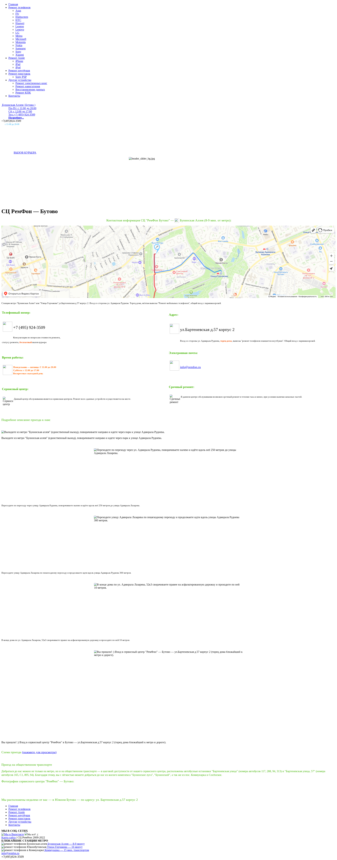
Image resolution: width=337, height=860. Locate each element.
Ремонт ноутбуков (19, 70)
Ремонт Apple (16, 57)
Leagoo (19, 26)
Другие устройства (19, 80)
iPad (17, 64)
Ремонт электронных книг (31, 83)
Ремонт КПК (23, 92)
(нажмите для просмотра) (39, 752)
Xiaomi (19, 54)
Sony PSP (21, 76)
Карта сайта (8, 837)
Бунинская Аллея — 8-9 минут (66, 843)
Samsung (20, 48)
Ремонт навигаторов (27, 86)
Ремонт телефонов (19, 7)
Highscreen (21, 16)
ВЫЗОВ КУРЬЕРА (25, 152)
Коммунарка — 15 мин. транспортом (66, 850)
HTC (18, 20)
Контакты (14, 95)
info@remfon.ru (190, 367)
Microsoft (20, 39)
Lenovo (19, 29)
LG (17, 32)
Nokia (18, 45)
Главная (13, 4)
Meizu (18, 35)
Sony (18, 51)
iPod (18, 67)
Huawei (19, 23)
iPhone (19, 61)
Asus (18, 10)
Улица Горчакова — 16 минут (64, 846)
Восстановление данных (30, 89)
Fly (17, 13)
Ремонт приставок (19, 73)
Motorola (20, 42)
